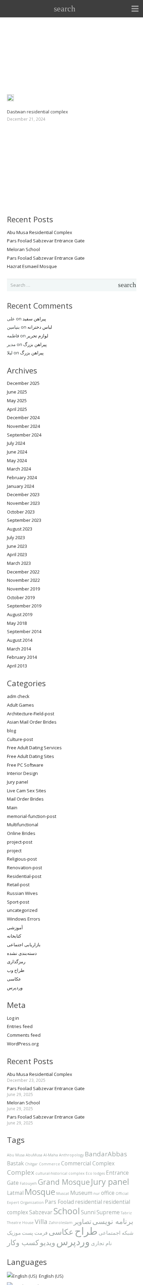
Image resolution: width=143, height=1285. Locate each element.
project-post (19, 842)
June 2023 (17, 546)
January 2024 (20, 486)
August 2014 (19, 640)
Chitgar (31, 1164)
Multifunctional (22, 824)
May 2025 (17, 400)
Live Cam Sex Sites (26, 790)
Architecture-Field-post (30, 713)
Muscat (62, 1193)
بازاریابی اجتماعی (24, 944)
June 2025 (17, 392)
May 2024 (17, 460)
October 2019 (21, 597)
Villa (41, 1221)
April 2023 (17, 554)
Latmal (15, 1193)
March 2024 (19, 469)
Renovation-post (24, 867)
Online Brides (21, 833)
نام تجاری (101, 1243)
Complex (20, 1172)
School (66, 1211)
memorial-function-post (31, 816)
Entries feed (20, 1026)
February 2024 (22, 477)
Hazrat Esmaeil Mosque (32, 266)
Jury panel (17, 782)
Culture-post (20, 739)
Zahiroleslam (61, 1222)
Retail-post (18, 884)
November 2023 (23, 503)
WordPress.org (23, 1044)
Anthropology (71, 1155)
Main (12, 807)
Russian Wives (22, 893)
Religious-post (22, 859)
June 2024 (17, 452)
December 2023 (23, 494)
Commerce (49, 1164)
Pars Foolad (59, 1202)
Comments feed (24, 1035)
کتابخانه (14, 936)
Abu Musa (16, 1155)
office (108, 1193)
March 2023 (19, 563)
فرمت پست (35, 1232)
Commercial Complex (88, 1163)
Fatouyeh (28, 1183)
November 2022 (23, 580)
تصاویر (82, 1221)
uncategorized (22, 910)
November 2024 (23, 426)
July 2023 (16, 537)
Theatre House (20, 1222)
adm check (18, 696)
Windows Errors (23, 919)
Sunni (88, 1212)
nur (96, 1193)
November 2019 (23, 589)
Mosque (40, 1191)
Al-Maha (50, 1155)
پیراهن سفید (34, 319)
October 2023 (21, 512)
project (14, 850)
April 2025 (17, 409)
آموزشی (15, 927)
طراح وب (15, 970)
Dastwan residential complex (37, 112)
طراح (86, 1231)
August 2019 (19, 614)
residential (88, 1202)
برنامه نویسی (112, 1221)
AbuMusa (34, 1155)
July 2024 (16, 443)
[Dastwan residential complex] (10, 98)
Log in (13, 1018)
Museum (81, 1193)
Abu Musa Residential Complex (39, 232)
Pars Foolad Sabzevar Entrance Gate (46, 241)
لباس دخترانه (39, 327)
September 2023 (24, 520)
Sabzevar (40, 1212)
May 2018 (17, 623)
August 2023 (19, 529)
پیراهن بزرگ (35, 344)
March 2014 (19, 649)
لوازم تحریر (37, 336)
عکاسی (14, 979)
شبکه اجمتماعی (116, 1232)
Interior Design (22, 773)
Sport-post (18, 902)
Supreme (108, 1212)
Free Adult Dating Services (34, 747)
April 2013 (17, 666)
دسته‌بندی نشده (22, 953)
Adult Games (20, 705)
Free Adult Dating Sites (30, 756)
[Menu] (135, 8)
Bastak (15, 1163)
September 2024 (24, 435)
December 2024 (23, 417)
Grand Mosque (64, 1182)
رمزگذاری (16, 961)
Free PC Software (25, 765)
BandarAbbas (106, 1153)
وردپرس (15, 987)
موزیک (14, 1232)
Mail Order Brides (25, 799)
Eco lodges (95, 1173)
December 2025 (23, 383)
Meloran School (23, 249)
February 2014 (22, 657)
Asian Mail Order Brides (32, 722)
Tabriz (126, 1212)
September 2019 (24, 606)
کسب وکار (23, 1242)
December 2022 (23, 572)
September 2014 (24, 631)
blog (11, 730)
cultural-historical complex (60, 1173)
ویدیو (47, 1242)
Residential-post (24, 876)
